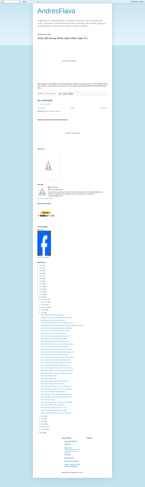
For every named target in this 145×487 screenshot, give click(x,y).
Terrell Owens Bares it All (48, 378)
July (42, 313)
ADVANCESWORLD (70, 441)
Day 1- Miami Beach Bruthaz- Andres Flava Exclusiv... (57, 368)
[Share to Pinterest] (72, 94)
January (43, 429)
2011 (41, 292)
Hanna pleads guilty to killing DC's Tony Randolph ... (57, 349)
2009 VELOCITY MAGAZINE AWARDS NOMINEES (56, 328)
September (44, 307)
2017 (41, 276)
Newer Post (41, 108)
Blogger (80, 472)
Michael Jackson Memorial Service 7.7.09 (53, 407)
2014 (41, 284)
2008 (41, 433)
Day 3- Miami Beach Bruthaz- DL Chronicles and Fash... (58, 357)
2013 (41, 286)
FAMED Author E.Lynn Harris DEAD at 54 (53, 320)
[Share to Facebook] (70, 94)
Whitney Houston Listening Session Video (54, 333)
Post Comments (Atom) (53, 111)
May (42, 419)
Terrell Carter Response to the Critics (52, 384)
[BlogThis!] (65, 94)
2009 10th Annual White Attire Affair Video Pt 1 (55, 336)
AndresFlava (56, 11)
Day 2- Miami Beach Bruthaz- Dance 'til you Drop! (56, 362)
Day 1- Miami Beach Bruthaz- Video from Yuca (55, 365)
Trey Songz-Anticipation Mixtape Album (53, 391)
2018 (41, 273)
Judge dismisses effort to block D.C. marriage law (56, 413)
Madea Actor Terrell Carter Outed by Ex (53, 405)
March (43, 424)
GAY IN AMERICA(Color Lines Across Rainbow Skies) (57, 344)
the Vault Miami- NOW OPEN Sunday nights (54, 339)
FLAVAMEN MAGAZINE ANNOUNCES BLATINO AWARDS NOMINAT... (62, 325)
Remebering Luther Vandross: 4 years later (54, 410)
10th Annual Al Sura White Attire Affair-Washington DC (57, 352)
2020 (41, 268)
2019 (41, 270)
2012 (41, 289)
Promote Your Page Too (43, 257)
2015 (41, 281)
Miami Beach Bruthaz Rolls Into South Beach (54, 381)
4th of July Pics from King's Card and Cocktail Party (56, 402)
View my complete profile (45, 198)
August (43, 310)
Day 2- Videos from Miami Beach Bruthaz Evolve (56, 360)
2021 (41, 265)
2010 (41, 294)
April (42, 421)
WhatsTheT (68, 448)
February (44, 427)
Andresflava (54, 187)
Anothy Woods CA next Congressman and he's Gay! (57, 317)
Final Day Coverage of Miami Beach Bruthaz (54, 347)
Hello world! (67, 443)
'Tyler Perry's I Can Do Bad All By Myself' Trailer (55, 331)
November (44, 302)
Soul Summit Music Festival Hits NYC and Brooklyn (56, 389)
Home (73, 108)
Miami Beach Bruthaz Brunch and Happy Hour (55, 341)
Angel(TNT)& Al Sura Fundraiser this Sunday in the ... (57, 394)
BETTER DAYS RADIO (71, 461)
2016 (41, 278)
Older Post (104, 108)
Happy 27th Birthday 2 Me (49, 376)
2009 (41, 297)
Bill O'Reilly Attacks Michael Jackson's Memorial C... (56, 397)
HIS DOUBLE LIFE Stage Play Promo (52, 315)
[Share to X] (67, 94)
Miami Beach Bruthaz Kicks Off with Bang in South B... (57, 370)
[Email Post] (59, 93)
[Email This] (63, 94)
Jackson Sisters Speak (48, 399)
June (42, 416)
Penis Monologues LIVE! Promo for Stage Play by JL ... (57, 323)
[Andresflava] (44, 255)
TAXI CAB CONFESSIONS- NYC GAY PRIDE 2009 (56, 386)
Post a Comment (45, 104)
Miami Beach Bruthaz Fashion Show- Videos (54, 354)
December (44, 299)
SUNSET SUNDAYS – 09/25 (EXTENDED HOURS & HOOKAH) (72, 451)
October (43, 305)
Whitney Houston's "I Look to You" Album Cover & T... (57, 373)
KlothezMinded (69, 458)
